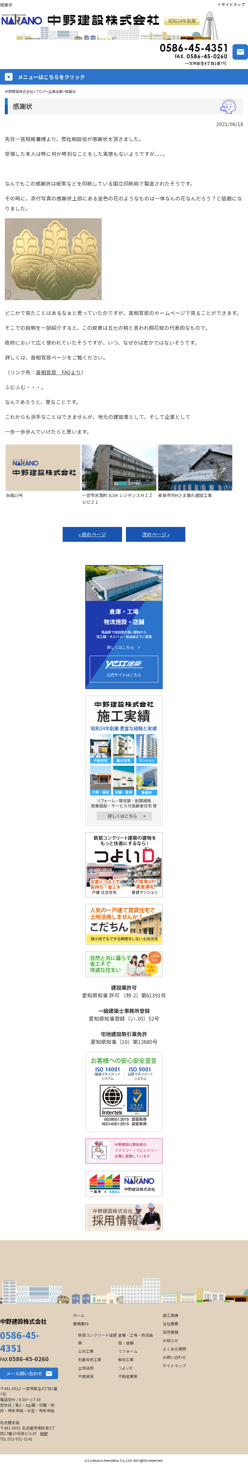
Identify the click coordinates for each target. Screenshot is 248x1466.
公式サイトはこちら (124, 674)
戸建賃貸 (86, 1376)
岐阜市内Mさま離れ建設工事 (185, 495)
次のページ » (156, 534)
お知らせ (170, 1340)
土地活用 (86, 1367)
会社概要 (170, 1323)
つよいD (125, 1367)
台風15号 (14, 495)
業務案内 (80, 1323)
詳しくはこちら (120, 647)
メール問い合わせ (24, 1373)
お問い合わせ (174, 1357)
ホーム (79, 1315)
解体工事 (126, 1359)
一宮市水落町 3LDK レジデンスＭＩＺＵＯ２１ (117, 498)
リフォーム (128, 1351)
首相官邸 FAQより (58, 372)
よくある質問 (174, 1348)
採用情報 (170, 1332)
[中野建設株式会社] (111, 25)
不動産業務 (128, 1376)
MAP (44, 1433)
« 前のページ (92, 534)
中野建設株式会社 (23, 1321)
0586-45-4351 (19, 1341)
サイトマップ (233, 4)
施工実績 (170, 1315)
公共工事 (86, 1351)
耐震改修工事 (89, 1359)
